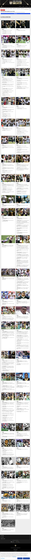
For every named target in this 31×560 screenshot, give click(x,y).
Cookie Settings (3, 558)
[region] (15, 556)
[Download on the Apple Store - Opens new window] (12, 542)
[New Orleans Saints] (15, 545)
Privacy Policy (15, 549)
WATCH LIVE (15, 13)
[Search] (28, 6)
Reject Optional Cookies (26, 558)
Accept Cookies (20, 558)
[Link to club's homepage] (2, 6)
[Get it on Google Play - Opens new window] (18, 542)
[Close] (30, 553)
